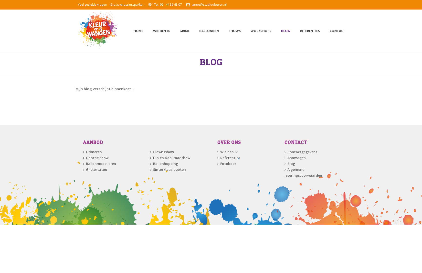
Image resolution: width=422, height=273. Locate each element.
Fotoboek (228, 163)
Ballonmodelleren (101, 163)
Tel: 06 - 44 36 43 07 (168, 4)
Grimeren (94, 152)
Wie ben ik (161, 31)
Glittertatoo (96, 169)
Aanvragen (296, 157)
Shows (235, 31)
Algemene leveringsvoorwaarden (303, 172)
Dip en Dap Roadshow (171, 157)
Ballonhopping (165, 163)
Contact (337, 31)
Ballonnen (209, 31)
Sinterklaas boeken (169, 169)
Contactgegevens (302, 152)
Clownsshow (163, 152)
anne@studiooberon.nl (209, 4)
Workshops (261, 31)
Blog (285, 31)
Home (138, 31)
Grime (184, 31)
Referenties (310, 31)
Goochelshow (97, 157)
